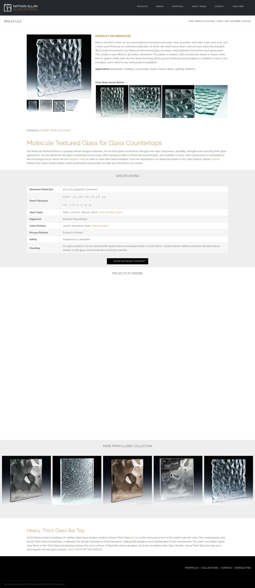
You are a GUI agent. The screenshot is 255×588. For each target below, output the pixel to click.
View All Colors (100, 225)
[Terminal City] (178, 398)
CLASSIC (45, 130)
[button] (250, 6)
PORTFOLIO (192, 567)
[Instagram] (16, 566)
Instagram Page (77, 159)
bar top (135, 537)
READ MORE (75, 549)
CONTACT (226, 567)
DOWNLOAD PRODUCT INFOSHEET (129, 261)
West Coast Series (61, 130)
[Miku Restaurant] (76, 398)
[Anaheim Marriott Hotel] (178, 320)
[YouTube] (12, 566)
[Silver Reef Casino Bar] (76, 320)
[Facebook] (5, 566)
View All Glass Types (110, 212)
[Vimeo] (23, 566)
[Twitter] (8, 566)
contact (215, 159)
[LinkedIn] (27, 566)
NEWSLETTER (243, 567)
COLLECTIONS (209, 567)
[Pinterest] (19, 566)
